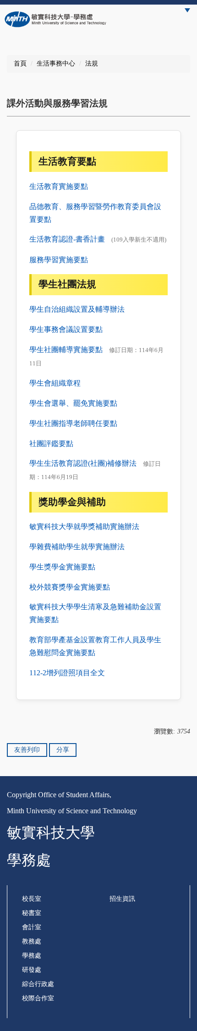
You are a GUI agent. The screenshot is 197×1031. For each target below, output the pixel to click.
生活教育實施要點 (58, 186)
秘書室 (31, 913)
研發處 (31, 969)
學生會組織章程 (55, 383)
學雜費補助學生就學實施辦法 (77, 547)
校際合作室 (38, 998)
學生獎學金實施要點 (62, 567)
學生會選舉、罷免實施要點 (73, 403)
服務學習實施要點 (58, 260)
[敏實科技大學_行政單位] (56, 19)
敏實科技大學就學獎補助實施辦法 (84, 526)
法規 (91, 63)
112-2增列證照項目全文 (67, 673)
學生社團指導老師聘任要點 (73, 423)
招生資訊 (122, 898)
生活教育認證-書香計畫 (67, 239)
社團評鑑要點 (51, 443)
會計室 (31, 927)
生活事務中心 (56, 63)
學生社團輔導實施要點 (66, 349)
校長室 (31, 898)
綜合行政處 (38, 984)
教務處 (31, 941)
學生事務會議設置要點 (66, 329)
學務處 (31, 955)
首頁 (20, 63)
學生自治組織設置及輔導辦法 (77, 309)
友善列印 (27, 749)
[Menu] (187, 10)
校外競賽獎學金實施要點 (69, 587)
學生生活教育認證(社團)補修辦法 (83, 463)
